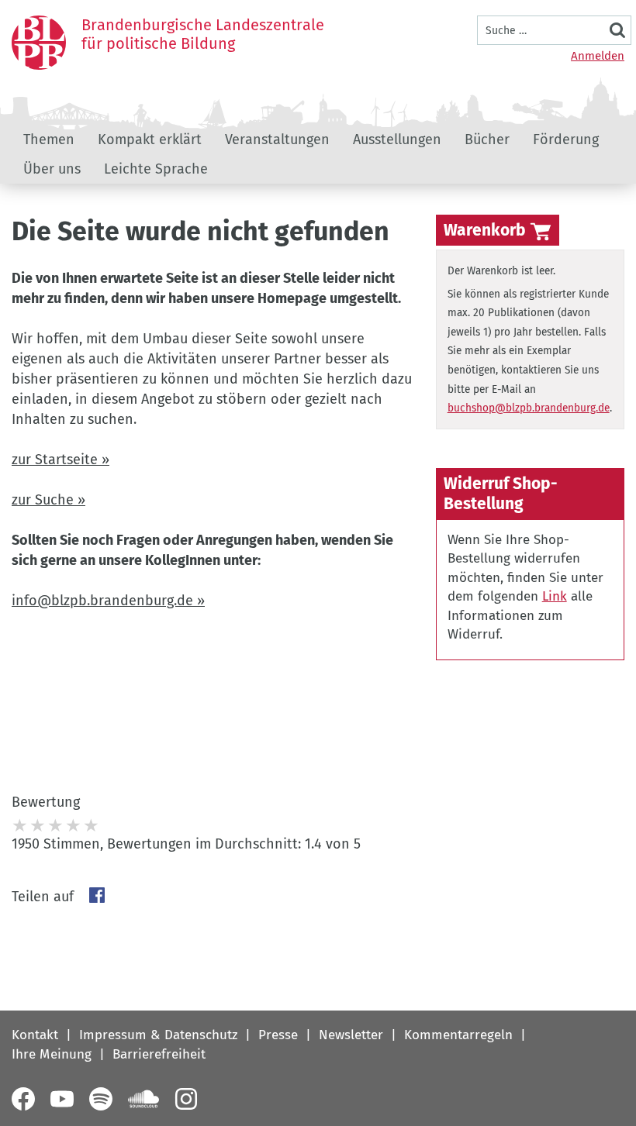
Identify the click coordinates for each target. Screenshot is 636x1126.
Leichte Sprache (156, 168)
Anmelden (597, 56)
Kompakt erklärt (150, 139)
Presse (278, 1035)
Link (554, 596)
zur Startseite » (60, 459)
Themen (48, 139)
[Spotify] (100, 1099)
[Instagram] (186, 1099)
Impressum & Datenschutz (158, 1035)
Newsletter (351, 1035)
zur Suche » (48, 499)
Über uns (52, 168)
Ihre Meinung (52, 1054)
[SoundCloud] (143, 1099)
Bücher (487, 139)
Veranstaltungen (277, 139)
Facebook (97, 895)
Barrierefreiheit (159, 1054)
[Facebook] (23, 1099)
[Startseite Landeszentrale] (39, 42)
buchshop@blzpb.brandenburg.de (529, 408)
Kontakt (35, 1035)
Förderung (566, 139)
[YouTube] (62, 1099)
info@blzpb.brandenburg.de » (108, 600)
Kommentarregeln (458, 1035)
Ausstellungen (397, 139)
